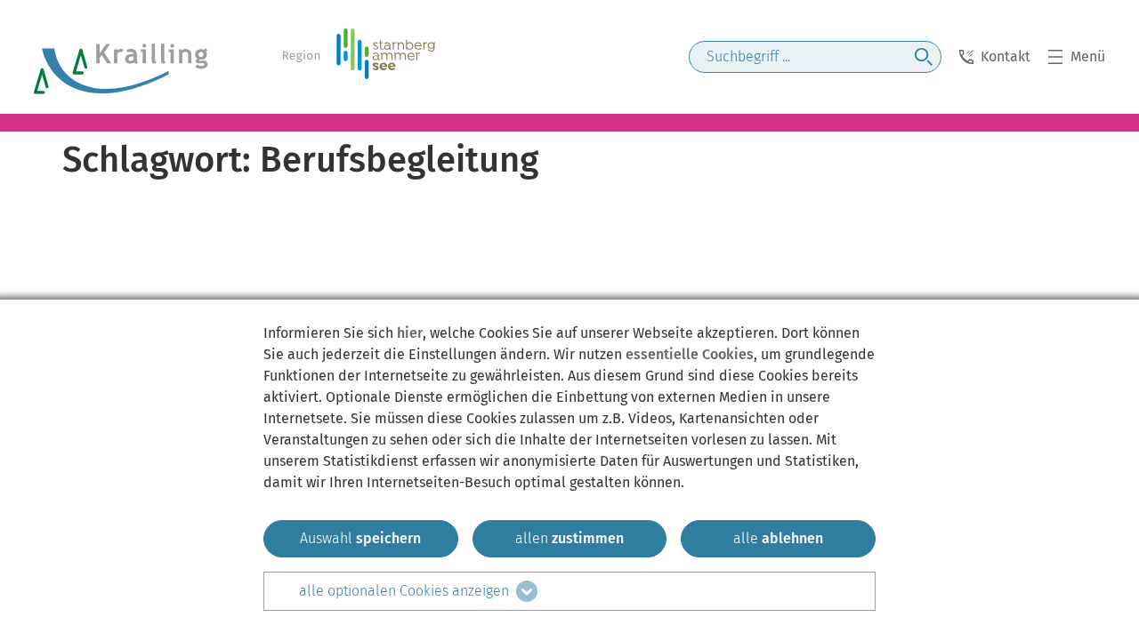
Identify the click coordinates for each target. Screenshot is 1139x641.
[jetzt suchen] (924, 57)
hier (410, 333)
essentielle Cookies (690, 354)
